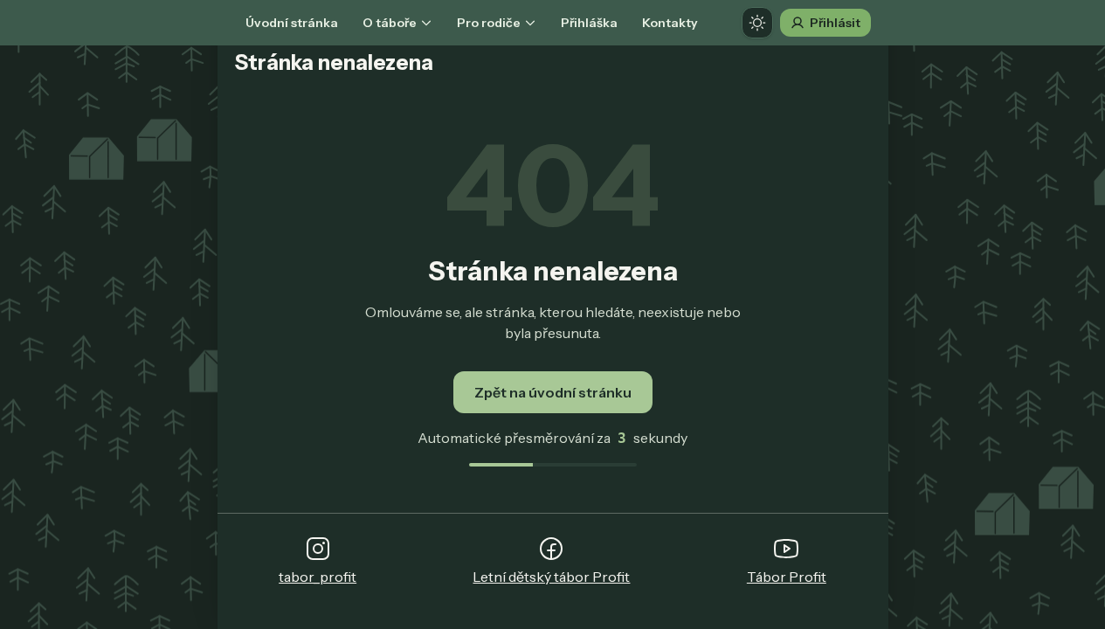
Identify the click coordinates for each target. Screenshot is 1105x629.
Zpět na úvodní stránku (553, 392)
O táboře (390, 23)
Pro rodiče (489, 23)
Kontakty (670, 23)
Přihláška (589, 23)
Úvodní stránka (291, 23)
